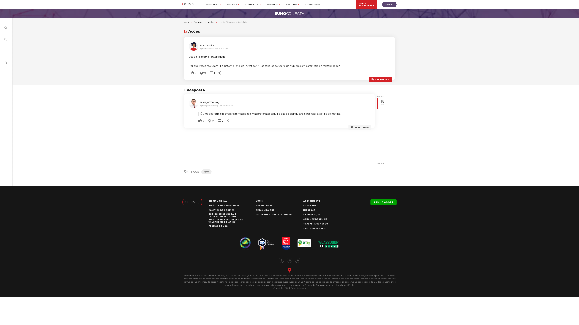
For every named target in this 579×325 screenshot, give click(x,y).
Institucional (218, 201)
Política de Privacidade (224, 205)
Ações (211, 22)
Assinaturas (264, 205)
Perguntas (198, 22)
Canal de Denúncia (315, 219)
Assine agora (383, 202)
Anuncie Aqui (311, 215)
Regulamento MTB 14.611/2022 (275, 215)
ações (206, 172)
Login (259, 201)
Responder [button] (382, 79)
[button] (192, 73)
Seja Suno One (265, 210)
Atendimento (312, 201)
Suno (289, 13)
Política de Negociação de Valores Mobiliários (226, 221)
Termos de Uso (218, 226)
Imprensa (309, 210)
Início (186, 22)
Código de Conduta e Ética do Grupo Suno (222, 215)
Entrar (389, 4)
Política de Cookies (221, 210)
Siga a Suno (310, 205)
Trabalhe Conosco (315, 224)
